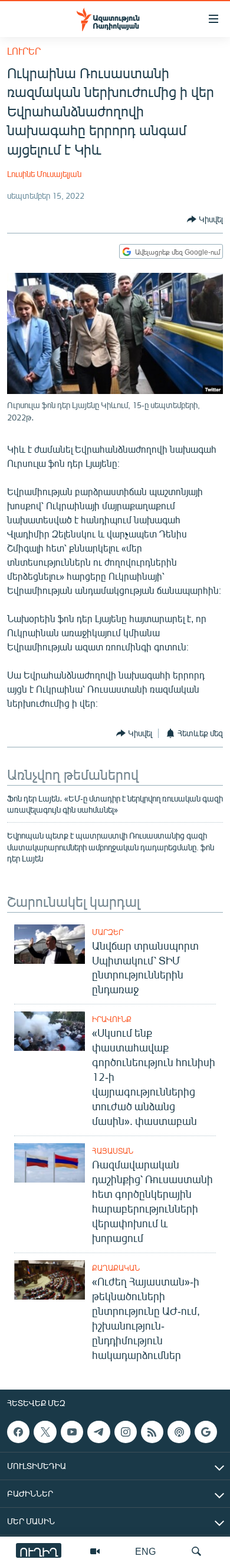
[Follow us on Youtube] (72, 1432)
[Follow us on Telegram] (98, 1432)
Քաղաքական (116, 1268)
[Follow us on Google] (206, 1432)
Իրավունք (112, 1019)
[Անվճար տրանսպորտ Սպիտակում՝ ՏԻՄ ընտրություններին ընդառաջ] (49, 944)
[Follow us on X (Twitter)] (45, 1432)
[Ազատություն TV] (95, 1551)
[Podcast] (178, 1432)
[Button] (205, 219)
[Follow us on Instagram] (125, 1432)
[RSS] (152, 1432)
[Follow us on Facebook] (18, 1432)
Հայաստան (112, 1151)
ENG (145, 1551)
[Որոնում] (196, 1551)
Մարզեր (107, 932)
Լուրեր (24, 50)
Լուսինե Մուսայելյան (44, 174)
